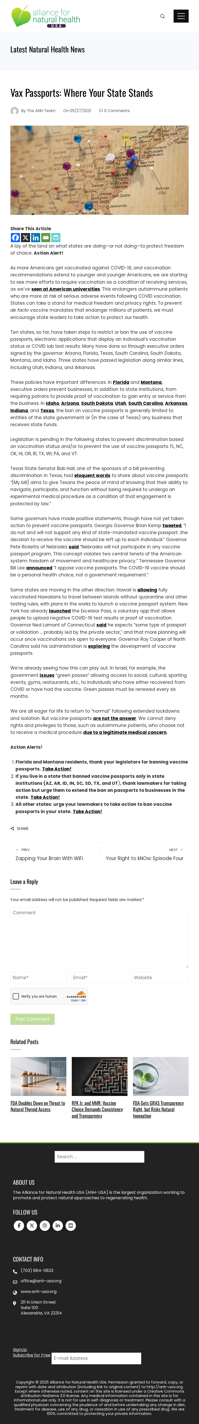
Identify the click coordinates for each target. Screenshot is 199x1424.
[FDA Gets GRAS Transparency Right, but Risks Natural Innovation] (161, 1076)
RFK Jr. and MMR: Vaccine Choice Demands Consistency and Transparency (97, 1109)
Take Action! (57, 769)
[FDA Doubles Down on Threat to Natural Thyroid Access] (38, 1076)
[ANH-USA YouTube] (71, 1226)
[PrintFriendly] (55, 237)
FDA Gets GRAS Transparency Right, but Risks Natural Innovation (158, 1109)
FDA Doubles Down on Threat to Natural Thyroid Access (38, 1106)
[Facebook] (15, 237)
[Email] (45, 237)
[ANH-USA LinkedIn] (58, 1226)
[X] (25, 237)
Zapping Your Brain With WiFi (49, 855)
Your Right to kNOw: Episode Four (144, 855)
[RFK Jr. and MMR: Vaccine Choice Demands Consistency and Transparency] (99, 1076)
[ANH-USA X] (32, 1226)
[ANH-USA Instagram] (45, 1226)
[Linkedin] (35, 237)
